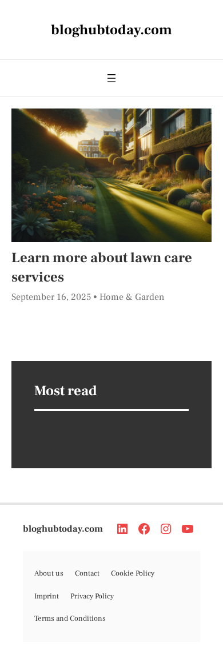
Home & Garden (131, 297)
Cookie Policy (132, 573)
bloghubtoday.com (63, 529)
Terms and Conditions (70, 618)
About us (48, 573)
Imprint (46, 596)
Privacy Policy (92, 596)
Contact (87, 573)
